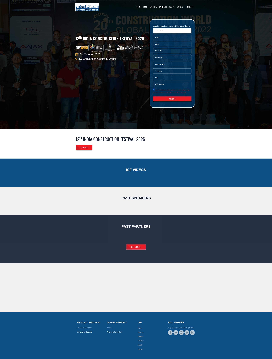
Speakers (153, 7)
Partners (163, 7)
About (145, 7)
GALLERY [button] (180, 7)
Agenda (172, 7)
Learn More (84, 147)
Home (138, 7)
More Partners (136, 247)
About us (140, 332)
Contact (190, 7)
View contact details (84, 332)
